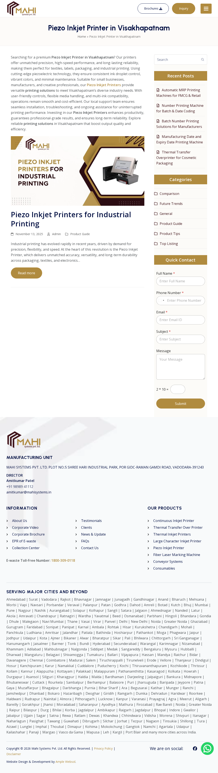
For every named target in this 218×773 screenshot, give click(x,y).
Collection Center (26, 548)
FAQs (85, 541)
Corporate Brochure (28, 534)
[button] (206, 9)
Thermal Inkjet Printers (172, 534)
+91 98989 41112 (19, 486)
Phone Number (170, 293)
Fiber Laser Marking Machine (176, 554)
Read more (26, 273)
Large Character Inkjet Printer (177, 541)
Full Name (165, 273)
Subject (163, 332)
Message (163, 351)
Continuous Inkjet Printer (173, 520)
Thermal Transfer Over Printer (178, 527)
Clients (86, 527)
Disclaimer (13, 754)
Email (162, 312)
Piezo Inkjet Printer (168, 548)
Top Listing (169, 243)
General (166, 213)
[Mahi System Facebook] (195, 748)
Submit (180, 403)
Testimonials (91, 520)
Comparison (169, 193)
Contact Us (90, 548)
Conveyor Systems (168, 561)
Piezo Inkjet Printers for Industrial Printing (71, 219)
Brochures (151, 8)
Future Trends (171, 203)
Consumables (164, 568)
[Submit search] (202, 59)
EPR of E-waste (24, 541)
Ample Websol (65, 762)
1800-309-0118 (63, 560)
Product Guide (80, 234)
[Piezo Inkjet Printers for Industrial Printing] (77, 170)
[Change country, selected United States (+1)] (161, 300)
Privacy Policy (103, 748)
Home (81, 36)
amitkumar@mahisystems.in (28, 492)
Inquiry (183, 8)
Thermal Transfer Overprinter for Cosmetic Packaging (176, 158)
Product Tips (170, 233)
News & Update (93, 534)
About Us (19, 520)
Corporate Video (25, 527)
